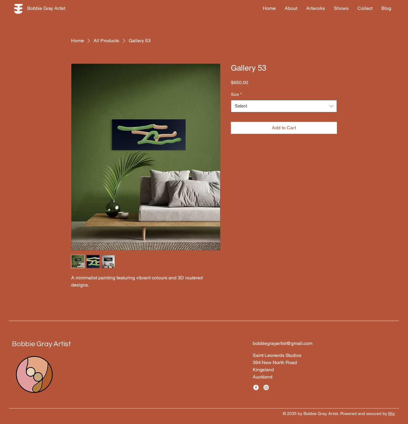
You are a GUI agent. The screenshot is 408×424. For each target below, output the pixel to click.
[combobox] (284, 106)
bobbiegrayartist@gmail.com (282, 343)
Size (236, 94)
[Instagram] (266, 387)
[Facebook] (256, 387)
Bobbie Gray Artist (41, 344)
